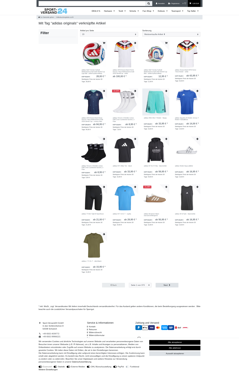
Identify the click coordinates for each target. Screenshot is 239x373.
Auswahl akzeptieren (175, 353)
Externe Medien (78, 367)
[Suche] (148, 3)
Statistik (61, 367)
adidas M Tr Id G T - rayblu (122, 214)
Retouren (93, 329)
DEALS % (96, 11)
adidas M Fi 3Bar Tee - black (122, 166)
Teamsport (176, 11)
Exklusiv (161, 11)
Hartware (108, 11)
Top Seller (191, 11)
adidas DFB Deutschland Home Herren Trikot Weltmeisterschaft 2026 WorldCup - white (123, 71)
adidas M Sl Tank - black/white (185, 214)
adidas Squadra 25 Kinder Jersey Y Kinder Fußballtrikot (187, 118)
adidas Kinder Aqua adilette (184, 166)
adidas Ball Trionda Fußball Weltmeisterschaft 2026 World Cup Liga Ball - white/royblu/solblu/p (93, 71)
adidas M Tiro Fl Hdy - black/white (155, 166)
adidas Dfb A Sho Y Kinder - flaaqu (155, 118)
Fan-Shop (147, 11)
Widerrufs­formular (97, 335)
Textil (121, 11)
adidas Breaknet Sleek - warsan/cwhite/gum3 (152, 214)
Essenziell (47, 367)
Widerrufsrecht (95, 332)
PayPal (121, 367)
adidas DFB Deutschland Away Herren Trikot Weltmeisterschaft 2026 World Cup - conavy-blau (92, 119)
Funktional (134, 367)
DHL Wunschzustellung (101, 367)
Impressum (88, 359)
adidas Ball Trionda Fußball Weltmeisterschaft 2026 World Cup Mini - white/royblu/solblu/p (155, 71)
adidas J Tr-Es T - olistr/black (92, 261)
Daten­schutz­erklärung (81, 362)
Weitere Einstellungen (48, 369)
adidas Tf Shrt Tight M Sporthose (93, 214)
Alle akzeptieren (175, 342)
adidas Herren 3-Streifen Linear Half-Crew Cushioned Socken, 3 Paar (123, 119)
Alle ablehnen (175, 348)
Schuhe (133, 11)
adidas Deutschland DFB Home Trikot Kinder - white (185, 70)
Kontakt (92, 326)
